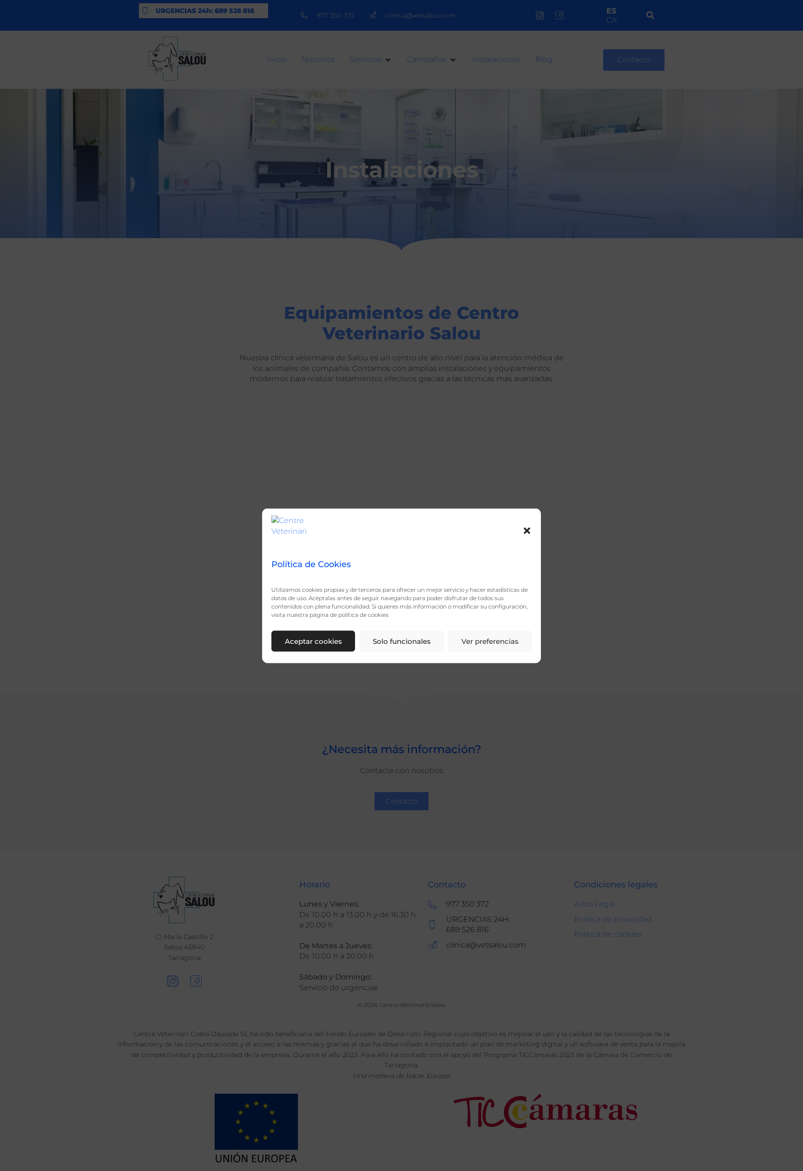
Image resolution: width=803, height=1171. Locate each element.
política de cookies (363, 614)
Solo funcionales (402, 640)
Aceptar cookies (313, 640)
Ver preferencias (490, 640)
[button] (527, 531)
